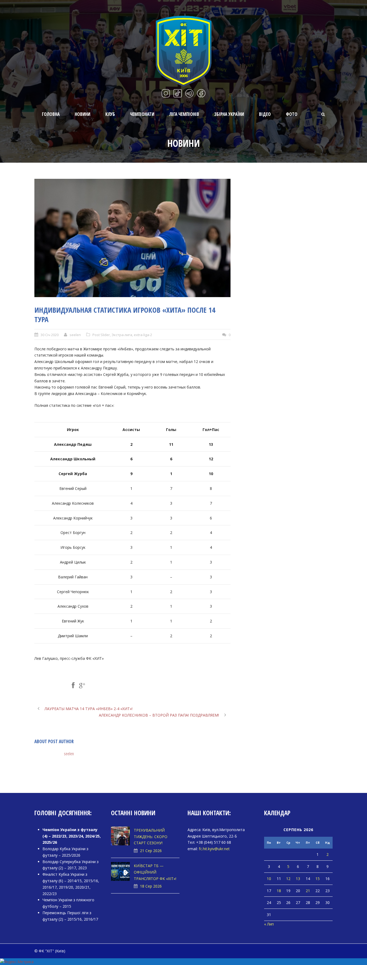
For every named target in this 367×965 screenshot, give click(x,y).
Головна (51, 114)
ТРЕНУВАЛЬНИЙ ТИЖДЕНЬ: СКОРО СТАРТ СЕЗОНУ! (150, 837)
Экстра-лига (121, 334)
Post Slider (101, 334)
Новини (82, 114)
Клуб (110, 114)
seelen (75, 334)
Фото (291, 114)
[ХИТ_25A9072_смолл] (132, 238)
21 (308, 890)
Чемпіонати (142, 114)
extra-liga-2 (143, 334)
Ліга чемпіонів (184, 114)
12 (288, 878)
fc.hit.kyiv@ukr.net (214, 848)
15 (317, 878)
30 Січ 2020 (50, 334)
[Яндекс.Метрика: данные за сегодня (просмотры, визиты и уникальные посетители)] (17, 962)
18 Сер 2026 (151, 886)
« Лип (269, 924)
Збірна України (229, 114)
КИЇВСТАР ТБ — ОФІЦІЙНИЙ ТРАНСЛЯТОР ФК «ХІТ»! (155, 872)
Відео (265, 114)
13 (298, 878)
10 (269, 878)
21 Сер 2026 (151, 850)
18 (279, 890)
